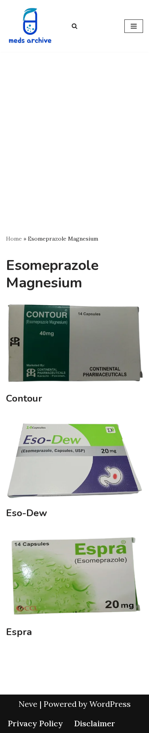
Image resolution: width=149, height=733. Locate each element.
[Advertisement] (74, 130)
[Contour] (74, 343)
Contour (24, 398)
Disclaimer (94, 723)
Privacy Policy (35, 723)
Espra (19, 632)
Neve (28, 704)
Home (14, 238)
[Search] (74, 26)
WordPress (110, 704)
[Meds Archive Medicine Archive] (30, 26)
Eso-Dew (26, 513)
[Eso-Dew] (74, 460)
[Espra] (74, 577)
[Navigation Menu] (133, 26)
